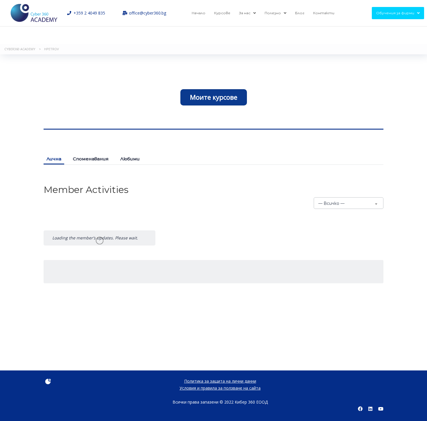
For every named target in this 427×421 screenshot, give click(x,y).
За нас (244, 13)
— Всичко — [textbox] (331, 203)
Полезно (273, 13)
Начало (198, 13)
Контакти (323, 13)
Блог (299, 13)
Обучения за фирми (395, 13)
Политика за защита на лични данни (220, 381)
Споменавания (91, 159)
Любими (130, 159)
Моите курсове (213, 97)
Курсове (222, 13)
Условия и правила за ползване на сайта (220, 388)
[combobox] (348, 203)
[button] (247, 13)
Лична (53, 159)
